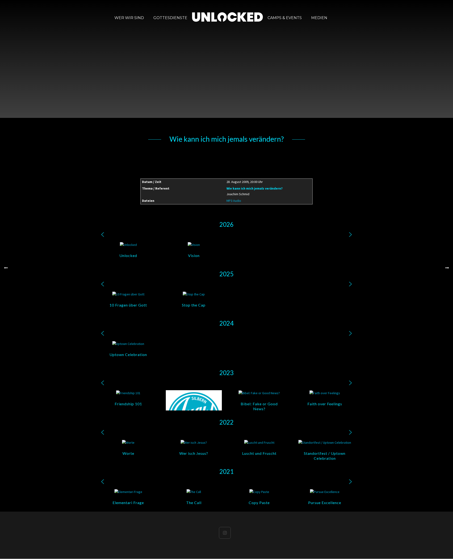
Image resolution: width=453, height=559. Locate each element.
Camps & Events (285, 18)
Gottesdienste (170, 18)
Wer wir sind (129, 18)
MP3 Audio (233, 201)
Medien (319, 18)
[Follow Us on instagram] (225, 533)
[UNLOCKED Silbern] (227, 17)
